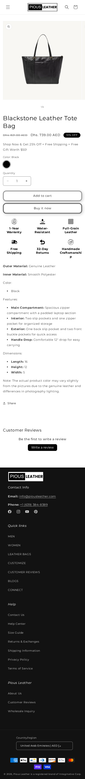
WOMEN (14, 545)
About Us (15, 693)
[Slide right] (51, 107)
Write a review (42, 447)
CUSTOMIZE (17, 563)
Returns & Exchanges (23, 641)
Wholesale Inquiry (21, 711)
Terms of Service (20, 668)
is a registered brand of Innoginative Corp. (56, 774)
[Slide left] (33, 107)
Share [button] (12, 403)
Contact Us (16, 615)
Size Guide (16, 632)
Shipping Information (24, 650)
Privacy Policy (18, 659)
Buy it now (42, 208)
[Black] (6, 164)
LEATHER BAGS (19, 554)
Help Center (17, 624)
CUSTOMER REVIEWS (24, 572)
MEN (11, 536)
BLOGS (13, 581)
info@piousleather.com (37, 496)
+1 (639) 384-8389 (34, 504)
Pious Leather (21, 774)
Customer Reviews (22, 702)
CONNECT (15, 590)
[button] (8, 7)
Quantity (9, 173)
